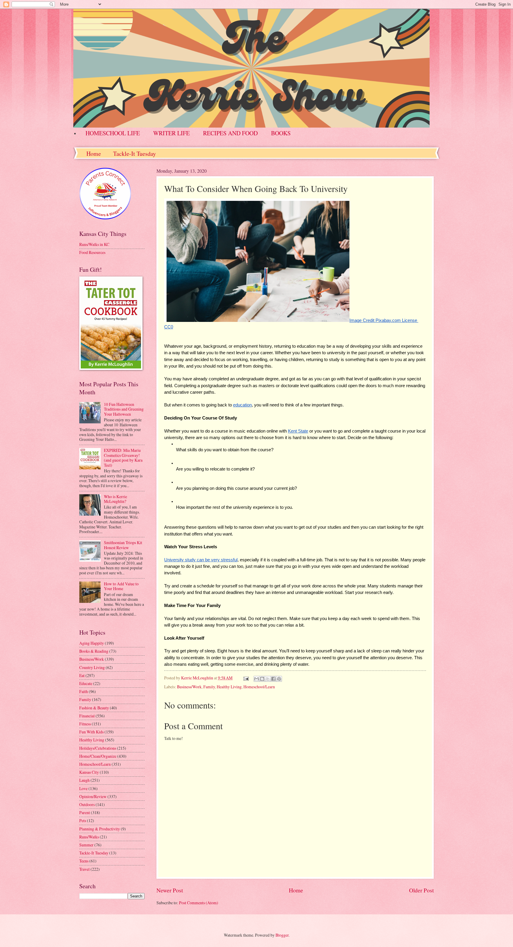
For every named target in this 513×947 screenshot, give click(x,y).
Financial (87, 716)
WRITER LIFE (171, 133)
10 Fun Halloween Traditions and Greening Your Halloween (124, 409)
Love (83, 788)
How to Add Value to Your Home (121, 586)
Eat (82, 675)
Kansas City (89, 772)
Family (209, 686)
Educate (85, 683)
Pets (82, 820)
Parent (84, 812)
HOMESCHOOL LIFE (113, 133)
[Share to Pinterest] (279, 679)
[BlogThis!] (262, 679)
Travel (84, 869)
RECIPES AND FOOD (230, 133)
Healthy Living (229, 686)
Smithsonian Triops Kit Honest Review (123, 545)
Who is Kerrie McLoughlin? (115, 499)
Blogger (282, 935)
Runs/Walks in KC (94, 244)
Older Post (421, 890)
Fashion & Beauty (94, 708)
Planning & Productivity (99, 829)
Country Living (92, 667)
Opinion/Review (93, 796)
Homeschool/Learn (259, 686)
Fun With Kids (91, 732)
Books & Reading (93, 651)
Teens (83, 861)
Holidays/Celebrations (97, 748)
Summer (86, 845)
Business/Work (189, 686)
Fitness (85, 724)
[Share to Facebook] (273, 679)
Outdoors (87, 804)
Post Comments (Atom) (198, 902)
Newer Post (169, 890)
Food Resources (92, 252)
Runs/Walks (89, 837)
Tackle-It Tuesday (134, 154)
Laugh (84, 780)
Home (93, 154)
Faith (83, 691)
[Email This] (256, 679)
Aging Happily (91, 643)
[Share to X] (268, 679)
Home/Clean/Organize (97, 756)
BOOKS (281, 133)
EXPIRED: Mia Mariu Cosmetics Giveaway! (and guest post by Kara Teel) (123, 457)
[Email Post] (246, 678)
